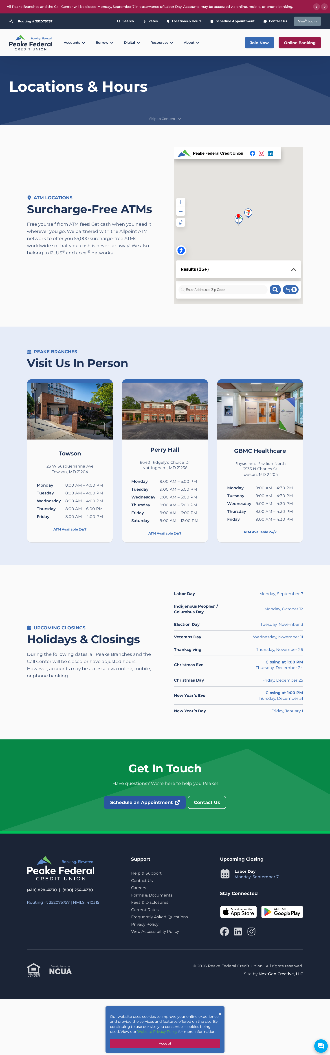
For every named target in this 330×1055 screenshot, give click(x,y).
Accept (165, 1043)
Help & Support (146, 873)
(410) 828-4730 (42, 890)
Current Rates (145, 909)
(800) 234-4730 (77, 890)
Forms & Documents (151, 895)
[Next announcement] (324, 6)
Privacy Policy (144, 924)
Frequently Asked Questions (159, 916)
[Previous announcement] (316, 6)
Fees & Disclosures (149, 902)
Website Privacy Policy (157, 1031)
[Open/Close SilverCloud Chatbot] (321, 1046)
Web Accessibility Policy (155, 931)
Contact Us (142, 880)
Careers (138, 887)
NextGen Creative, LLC (281, 973)
